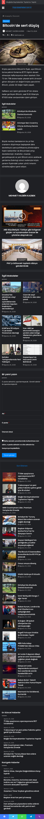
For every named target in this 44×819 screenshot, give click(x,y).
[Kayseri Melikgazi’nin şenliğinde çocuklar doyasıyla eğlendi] (9, 543)
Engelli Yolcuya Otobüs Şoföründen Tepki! (28, 633)
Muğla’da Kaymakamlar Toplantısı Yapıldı (21, 2)
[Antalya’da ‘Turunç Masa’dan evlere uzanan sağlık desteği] (9, 520)
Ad (3, 414)
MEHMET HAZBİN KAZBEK (15, 31)
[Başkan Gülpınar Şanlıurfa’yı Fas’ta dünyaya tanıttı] (9, 531)
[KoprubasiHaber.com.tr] (22, 7)
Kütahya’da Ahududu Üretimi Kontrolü (27, 586)
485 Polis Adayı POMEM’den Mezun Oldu (28, 644)
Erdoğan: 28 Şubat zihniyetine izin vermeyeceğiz (26, 623)
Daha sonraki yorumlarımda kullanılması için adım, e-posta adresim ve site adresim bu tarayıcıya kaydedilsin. (20, 444)
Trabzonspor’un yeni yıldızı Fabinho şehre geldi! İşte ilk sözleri (29, 488)
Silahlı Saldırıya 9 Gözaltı (29, 574)
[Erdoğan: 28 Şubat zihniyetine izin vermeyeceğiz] (9, 624)
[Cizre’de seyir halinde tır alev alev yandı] (32, 287)
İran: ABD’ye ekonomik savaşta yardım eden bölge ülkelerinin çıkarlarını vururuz (32, 333)
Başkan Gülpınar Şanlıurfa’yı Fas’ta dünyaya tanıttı (26, 531)
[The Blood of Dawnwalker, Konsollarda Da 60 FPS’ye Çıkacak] (9, 555)
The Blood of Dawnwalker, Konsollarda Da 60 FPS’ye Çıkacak (29, 554)
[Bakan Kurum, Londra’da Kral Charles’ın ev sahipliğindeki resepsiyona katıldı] (9, 610)
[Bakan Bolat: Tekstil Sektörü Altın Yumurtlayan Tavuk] (9, 683)
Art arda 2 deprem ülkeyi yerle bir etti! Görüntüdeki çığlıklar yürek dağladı (29, 656)
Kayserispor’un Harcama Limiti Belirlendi (30, 359)
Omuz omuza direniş (27, 563)
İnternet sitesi (7, 432)
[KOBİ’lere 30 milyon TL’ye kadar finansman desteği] (11, 320)
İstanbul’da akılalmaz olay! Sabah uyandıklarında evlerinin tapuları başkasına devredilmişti (9, 302)
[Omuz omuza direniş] (9, 566)
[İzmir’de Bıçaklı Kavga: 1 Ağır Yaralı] (9, 599)
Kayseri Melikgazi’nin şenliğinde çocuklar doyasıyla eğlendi (27, 542)
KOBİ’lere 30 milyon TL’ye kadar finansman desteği (10, 330)
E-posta (5, 423)
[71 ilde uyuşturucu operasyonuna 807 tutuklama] (9, 476)
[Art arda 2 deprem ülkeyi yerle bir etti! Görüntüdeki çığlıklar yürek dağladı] (9, 657)
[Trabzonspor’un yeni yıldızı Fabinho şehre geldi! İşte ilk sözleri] (9, 488)
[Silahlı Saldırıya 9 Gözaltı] (9, 577)
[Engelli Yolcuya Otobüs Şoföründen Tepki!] (9, 635)
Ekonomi (16, 16)
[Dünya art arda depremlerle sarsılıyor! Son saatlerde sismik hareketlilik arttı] (9, 669)
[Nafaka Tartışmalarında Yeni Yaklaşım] (11, 349)
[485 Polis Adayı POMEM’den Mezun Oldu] (9, 646)
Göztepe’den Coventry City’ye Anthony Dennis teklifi (27, 126)
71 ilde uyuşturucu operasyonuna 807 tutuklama (26, 476)
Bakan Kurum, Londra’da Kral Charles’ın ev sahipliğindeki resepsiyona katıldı (29, 610)
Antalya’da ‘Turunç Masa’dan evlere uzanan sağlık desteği (29, 519)
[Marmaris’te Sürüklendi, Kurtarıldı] (9, 695)
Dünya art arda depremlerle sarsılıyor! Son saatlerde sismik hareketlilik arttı (28, 670)
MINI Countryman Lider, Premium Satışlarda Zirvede (17, 508)
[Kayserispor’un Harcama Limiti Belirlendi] (32, 349)
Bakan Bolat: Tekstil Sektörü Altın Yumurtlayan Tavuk (29, 682)
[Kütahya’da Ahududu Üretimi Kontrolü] (8, 114)
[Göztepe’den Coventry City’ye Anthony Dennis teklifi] (8, 125)
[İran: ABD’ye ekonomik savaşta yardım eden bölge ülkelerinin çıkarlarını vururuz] (32, 320)
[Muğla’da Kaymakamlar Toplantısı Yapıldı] (9, 500)
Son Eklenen (22, 466)
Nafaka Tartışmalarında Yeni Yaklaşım (11, 359)
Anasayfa (7, 16)
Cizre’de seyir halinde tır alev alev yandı (31, 297)
